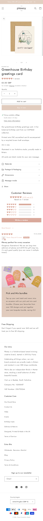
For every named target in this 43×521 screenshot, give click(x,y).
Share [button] (6, 186)
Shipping (11, 86)
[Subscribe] (36, 478)
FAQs (6, 412)
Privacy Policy (9, 460)
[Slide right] (26, 62)
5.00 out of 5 (28, 197)
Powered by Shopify (25, 517)
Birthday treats (9, 422)
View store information (12, 121)
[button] (2, 8)
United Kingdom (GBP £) (20, 502)
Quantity (4, 89)
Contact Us (8, 407)
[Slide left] (16, 62)
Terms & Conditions (11, 465)
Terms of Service (10, 436)
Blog (6, 455)
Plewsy (18, 517)
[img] (7, 234)
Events (6, 417)
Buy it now (21, 107)
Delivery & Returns (11, 427)
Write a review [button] (21, 220)
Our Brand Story (10, 402)
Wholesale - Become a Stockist (15, 450)
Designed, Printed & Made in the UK (17, 431)
